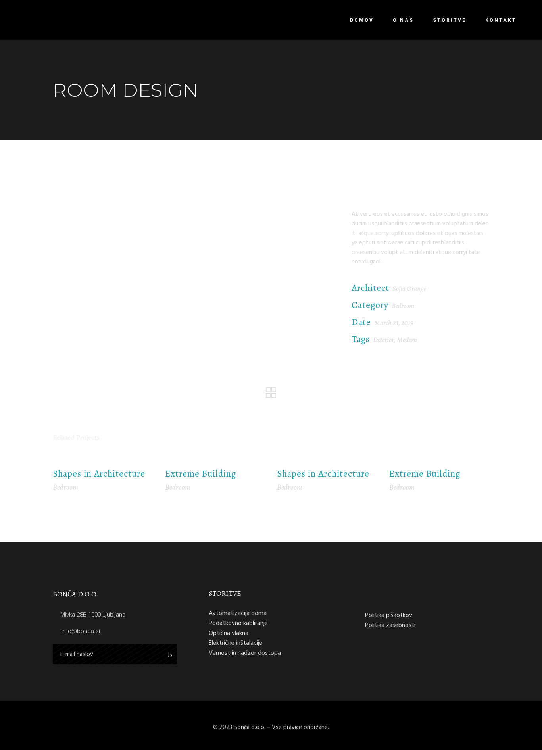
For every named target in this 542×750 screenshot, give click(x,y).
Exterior (383, 339)
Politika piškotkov (388, 615)
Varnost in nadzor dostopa (245, 652)
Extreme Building (200, 473)
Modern (407, 339)
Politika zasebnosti (390, 625)
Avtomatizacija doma (238, 613)
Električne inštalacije (235, 642)
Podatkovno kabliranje (238, 623)
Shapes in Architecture (99, 473)
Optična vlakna (228, 633)
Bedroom (403, 305)
